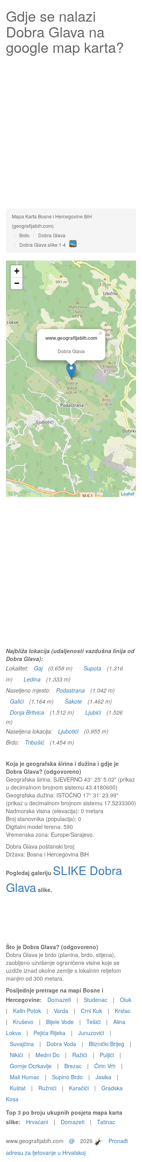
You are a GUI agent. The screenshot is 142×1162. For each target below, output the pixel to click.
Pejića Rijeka (49, 1033)
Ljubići (93, 712)
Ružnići (47, 1088)
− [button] (16, 283)
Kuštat (18, 1088)
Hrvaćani (37, 1122)
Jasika (103, 1077)
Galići (17, 701)
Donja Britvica (27, 712)
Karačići (79, 1088)
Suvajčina (22, 1044)
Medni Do (48, 1055)
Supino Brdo (67, 1077)
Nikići (16, 1055)
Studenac (95, 1000)
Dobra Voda (61, 1044)
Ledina (32, 679)
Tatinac (106, 1122)
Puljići (107, 1055)
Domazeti (59, 1000)
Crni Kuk (91, 1011)
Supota (92, 668)
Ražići (79, 1055)
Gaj (38, 668)
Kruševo (23, 1022)
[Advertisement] (71, 130)
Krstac (123, 1011)
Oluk (125, 1000)
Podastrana (70, 690)
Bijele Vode (60, 1022)
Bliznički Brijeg (106, 1044)
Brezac (73, 1066)
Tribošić (34, 742)
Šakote (73, 701)
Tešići (93, 1022)
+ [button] (16, 271)
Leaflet (127, 493)
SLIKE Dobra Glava (64, 879)
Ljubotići (68, 731)
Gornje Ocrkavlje (31, 1066)
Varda (61, 1011)
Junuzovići (91, 1033)
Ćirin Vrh (105, 1066)
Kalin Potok (27, 1011)
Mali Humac (24, 1077)
